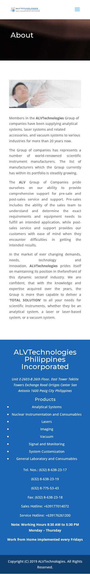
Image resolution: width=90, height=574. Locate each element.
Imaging (46, 429)
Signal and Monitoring (47, 444)
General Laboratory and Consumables (46, 458)
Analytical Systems (47, 407)
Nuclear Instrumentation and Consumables (47, 414)
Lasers (47, 421)
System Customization (47, 451)
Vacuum (46, 436)
